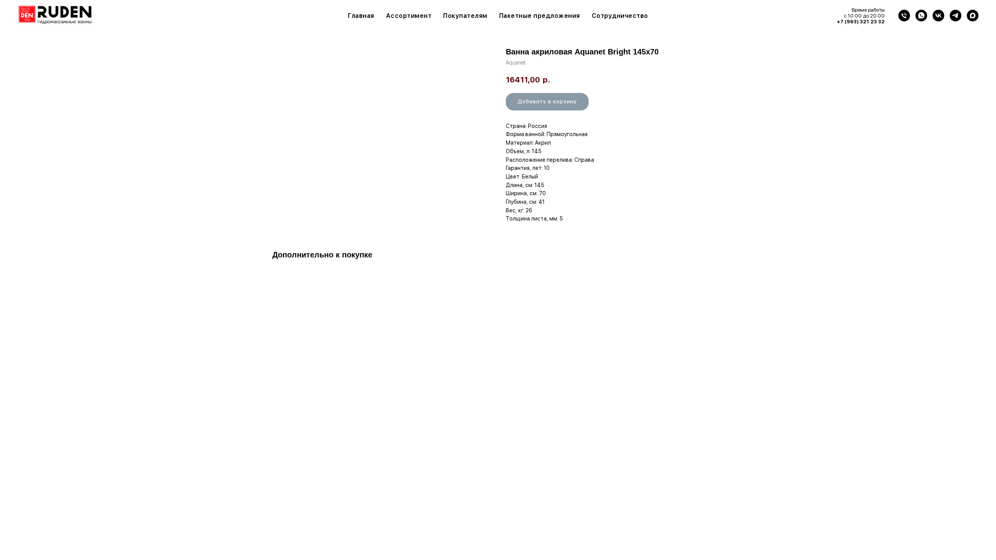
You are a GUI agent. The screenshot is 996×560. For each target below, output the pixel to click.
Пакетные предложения (539, 15)
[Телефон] (904, 15)
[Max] (972, 15)
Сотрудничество (620, 15)
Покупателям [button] (465, 15)
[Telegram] (955, 15)
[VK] (938, 15)
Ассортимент (409, 15)
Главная (361, 15)
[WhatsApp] (921, 15)
